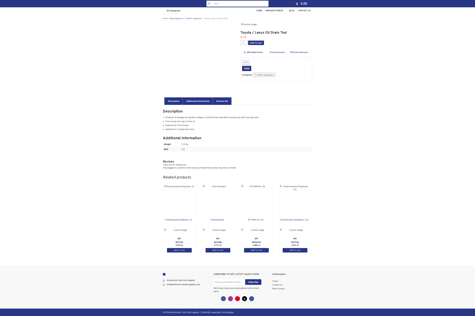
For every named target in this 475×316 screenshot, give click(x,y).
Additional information (198, 101)
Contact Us (277, 284)
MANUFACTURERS (275, 10)
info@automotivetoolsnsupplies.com (183, 285)
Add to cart (256, 42)
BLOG (292, 10)
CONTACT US (304, 10)
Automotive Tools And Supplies (181, 280)
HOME (259, 10)
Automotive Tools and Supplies (185, 312)
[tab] (173, 101)
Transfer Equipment (193, 18)
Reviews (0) (222, 101)
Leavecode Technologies (222, 312)
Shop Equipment (176, 18)
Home (165, 18)
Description (173, 101)
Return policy (278, 288)
